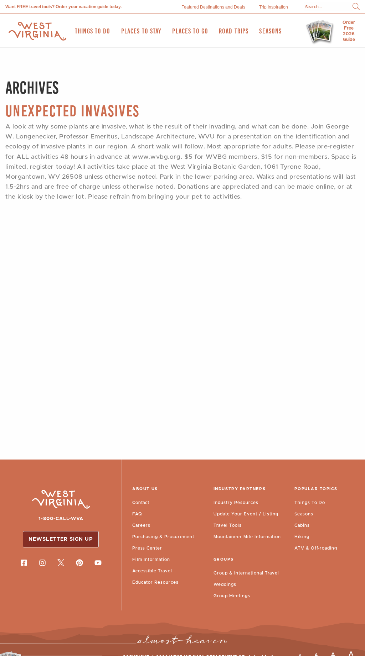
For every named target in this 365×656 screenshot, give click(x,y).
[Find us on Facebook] (24, 563)
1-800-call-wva (60, 518)
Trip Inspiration (273, 7)
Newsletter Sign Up (61, 539)
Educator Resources (155, 582)
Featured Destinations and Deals (213, 7)
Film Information (151, 559)
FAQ (137, 514)
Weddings (225, 584)
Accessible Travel (152, 571)
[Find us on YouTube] (98, 563)
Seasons (303, 514)
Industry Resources (236, 502)
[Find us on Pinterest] (79, 563)
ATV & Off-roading (315, 548)
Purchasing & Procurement (163, 537)
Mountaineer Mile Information (247, 537)
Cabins (302, 525)
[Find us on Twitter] (61, 563)
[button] (356, 7)
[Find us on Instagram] (42, 563)
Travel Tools (228, 525)
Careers (141, 525)
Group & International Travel (246, 573)
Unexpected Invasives (72, 111)
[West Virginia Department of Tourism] (37, 31)
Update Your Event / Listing (246, 514)
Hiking (301, 537)
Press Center (147, 548)
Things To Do (309, 502)
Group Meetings (232, 596)
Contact (140, 502)
